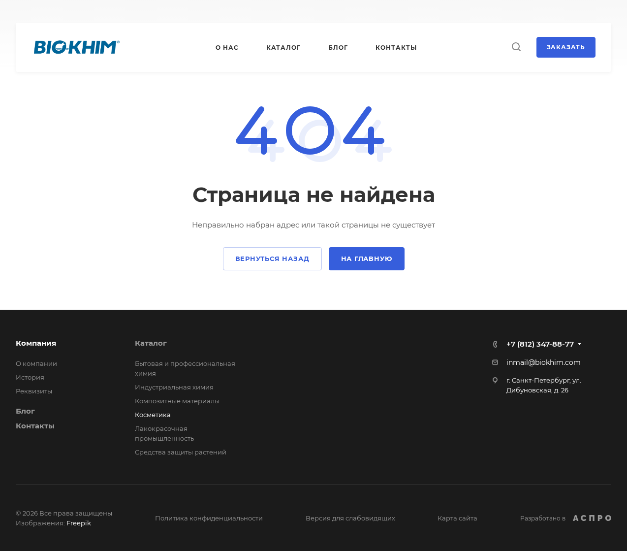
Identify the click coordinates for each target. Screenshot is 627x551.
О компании (36, 363)
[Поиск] (516, 47)
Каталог (151, 343)
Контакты (35, 425)
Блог (25, 411)
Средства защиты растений (180, 452)
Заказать (566, 47)
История (30, 377)
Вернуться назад (272, 258)
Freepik (78, 523)
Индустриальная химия (174, 387)
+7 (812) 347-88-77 (540, 344)
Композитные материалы (177, 401)
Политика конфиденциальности (209, 518)
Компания (36, 343)
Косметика (153, 415)
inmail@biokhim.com (543, 362)
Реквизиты (34, 391)
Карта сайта (457, 518)
